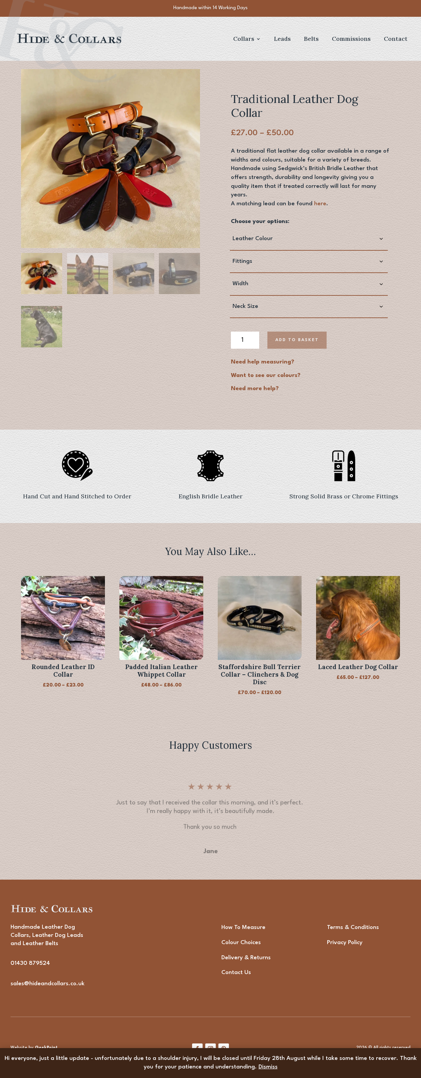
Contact (396, 39)
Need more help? (255, 388)
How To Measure (243, 927)
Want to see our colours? (265, 375)
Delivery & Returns (246, 958)
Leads (282, 39)
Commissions (351, 39)
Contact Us (236, 972)
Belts (311, 39)
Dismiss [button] (268, 1067)
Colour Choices (241, 942)
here (320, 204)
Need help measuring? (262, 362)
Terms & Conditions (353, 927)
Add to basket (297, 340)
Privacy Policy (344, 942)
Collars (243, 39)
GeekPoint (46, 1047)
